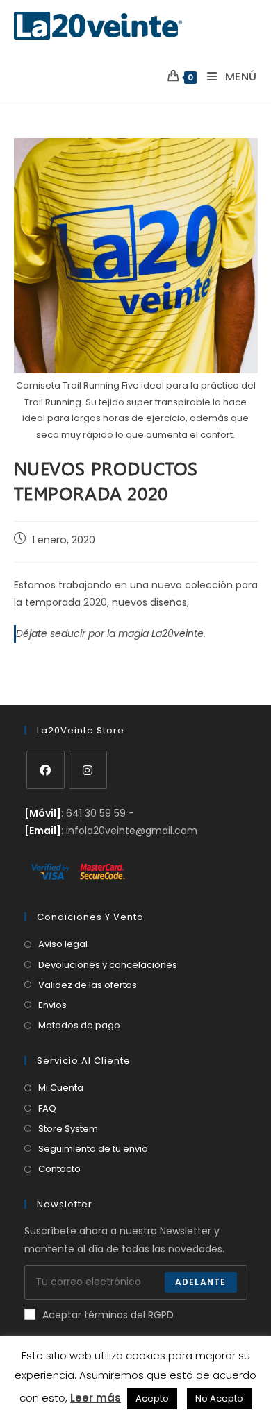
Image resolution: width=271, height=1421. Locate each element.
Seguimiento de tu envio (93, 1148)
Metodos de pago (79, 1025)
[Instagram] (88, 770)
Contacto (59, 1168)
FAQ (47, 1108)
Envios (52, 1005)
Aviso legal (63, 944)
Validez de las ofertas (87, 985)
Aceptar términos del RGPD (108, 1315)
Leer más (95, 1397)
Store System (68, 1128)
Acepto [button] (152, 1398)
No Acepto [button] (219, 1398)
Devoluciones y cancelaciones (107, 964)
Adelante (201, 1282)
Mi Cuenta (60, 1087)
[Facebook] (45, 770)
